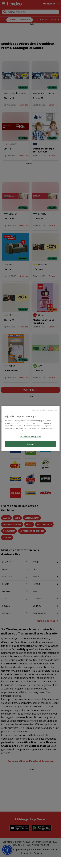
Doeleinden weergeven (30, 436)
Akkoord (30, 444)
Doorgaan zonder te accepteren (44, 410)
